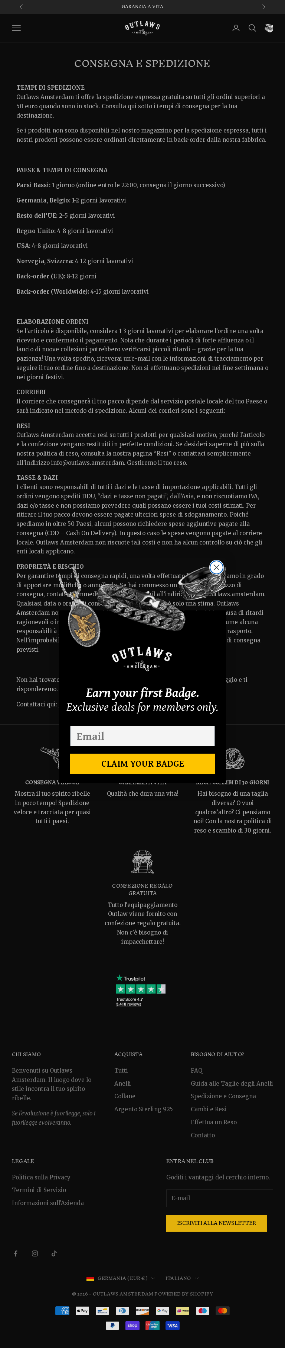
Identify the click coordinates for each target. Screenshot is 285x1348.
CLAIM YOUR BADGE (142, 763)
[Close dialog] (216, 567)
